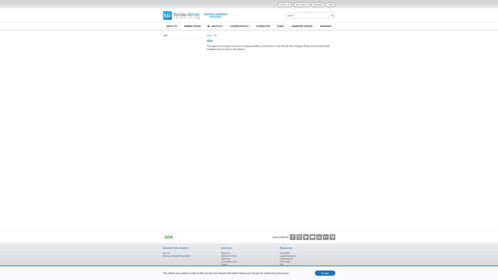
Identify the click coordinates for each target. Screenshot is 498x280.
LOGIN (330, 5)
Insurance (325, 26)
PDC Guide (285, 261)
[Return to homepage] (196, 15)
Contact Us (285, 5)
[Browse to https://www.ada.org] (169, 237)
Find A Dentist (301, 5)
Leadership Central (302, 26)
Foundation (263, 26)
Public (280, 26)
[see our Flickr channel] (326, 237)
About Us (172, 26)
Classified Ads (286, 258)
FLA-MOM (285, 253)
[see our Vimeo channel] (332, 237)
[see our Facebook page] (293, 237)
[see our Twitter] (306, 237)
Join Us (166, 253)
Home (209, 35)
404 (165, 35)
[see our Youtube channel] (312, 237)
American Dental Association (177, 255)
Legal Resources (288, 255)
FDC (282, 264)
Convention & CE (239, 26)
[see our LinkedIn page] (319, 237)
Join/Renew (317, 5)
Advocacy (217, 26)
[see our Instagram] (299, 237)
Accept (325, 273)
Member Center (192, 26)
